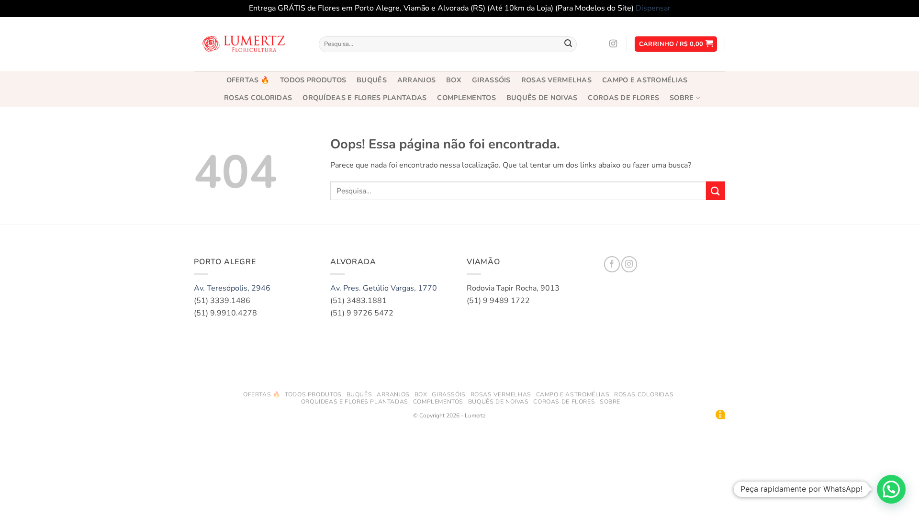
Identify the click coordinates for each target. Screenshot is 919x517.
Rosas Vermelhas (556, 80)
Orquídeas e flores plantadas (364, 97)
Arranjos (416, 80)
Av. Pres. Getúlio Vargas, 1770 (383, 288)
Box (453, 80)
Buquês (372, 80)
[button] (676, 44)
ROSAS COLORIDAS (258, 97)
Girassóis (491, 80)
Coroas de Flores (623, 97)
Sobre (682, 97)
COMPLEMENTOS (466, 97)
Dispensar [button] (653, 8)
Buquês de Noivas (542, 97)
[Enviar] (568, 44)
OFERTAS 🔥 (248, 80)
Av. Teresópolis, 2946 (232, 288)
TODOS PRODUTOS (313, 80)
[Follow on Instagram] (613, 44)
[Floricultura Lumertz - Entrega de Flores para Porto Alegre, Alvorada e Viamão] (245, 44)
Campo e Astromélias (644, 80)
